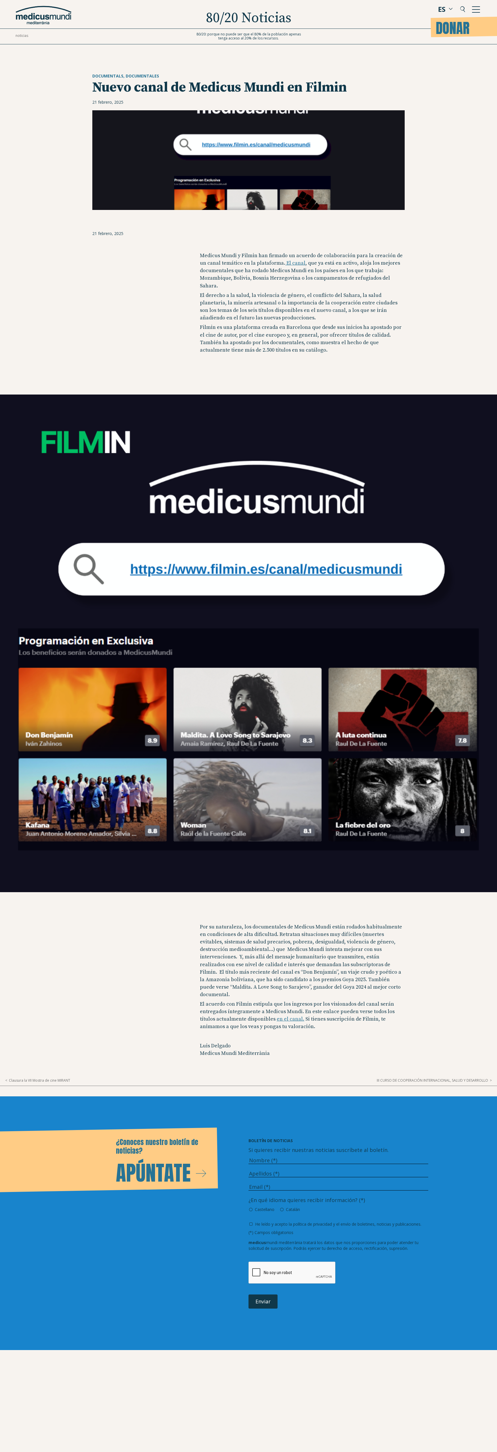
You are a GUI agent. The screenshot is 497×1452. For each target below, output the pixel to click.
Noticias (22, 35)
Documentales (142, 76)
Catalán (293, 1209)
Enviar (263, 1301)
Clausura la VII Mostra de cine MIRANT (39, 1080)
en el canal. (290, 1019)
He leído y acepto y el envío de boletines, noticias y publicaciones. (338, 1224)
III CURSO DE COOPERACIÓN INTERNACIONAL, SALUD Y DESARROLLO (432, 1080)
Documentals (107, 76)
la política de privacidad (310, 1224)
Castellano (264, 1209)
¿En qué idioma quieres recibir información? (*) (306, 1200)
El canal (295, 263)
